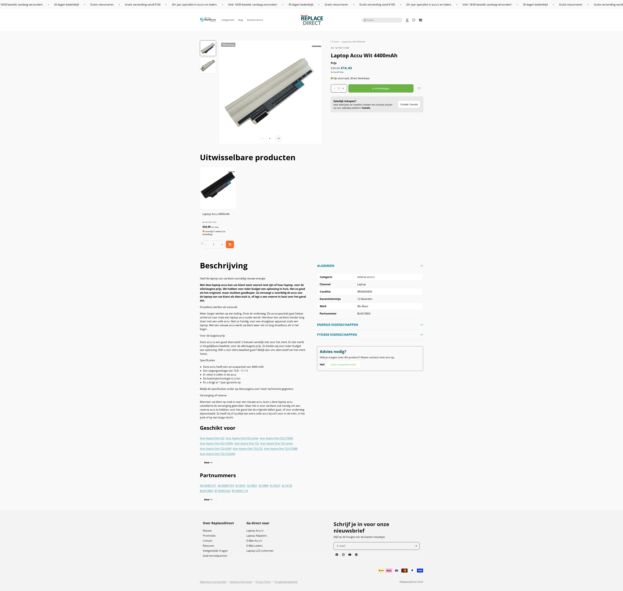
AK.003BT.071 (208, 485)
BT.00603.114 (240, 491)
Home (336, 41)
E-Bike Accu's (254, 540)
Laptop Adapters (256, 535)
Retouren (208, 545)
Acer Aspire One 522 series (242, 438)
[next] (278, 138)
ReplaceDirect (409, 581)
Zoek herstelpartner (215, 556)
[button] (382, 20)
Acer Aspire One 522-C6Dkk (216, 443)
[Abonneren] (415, 546)
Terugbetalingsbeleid (285, 581)
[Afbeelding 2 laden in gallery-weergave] (208, 65)
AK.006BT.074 (226, 485)
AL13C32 (287, 485)
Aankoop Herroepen (241, 581)
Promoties (209, 535)
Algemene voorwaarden (213, 581)
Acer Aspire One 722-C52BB (280, 448)
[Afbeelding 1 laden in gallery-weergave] (208, 48)
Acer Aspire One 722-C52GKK (217, 454)
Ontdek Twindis (409, 104)
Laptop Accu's (254, 530)
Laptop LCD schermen (260, 551)
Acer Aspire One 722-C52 (248, 448)
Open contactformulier (343, 364)
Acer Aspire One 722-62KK (216, 448)
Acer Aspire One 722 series (276, 443)
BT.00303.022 (222, 491)
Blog (240, 19)
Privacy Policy (263, 581)
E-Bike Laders (254, 545)
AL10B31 (252, 485)
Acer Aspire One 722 (246, 443)
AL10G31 (275, 485)
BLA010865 (206, 491)
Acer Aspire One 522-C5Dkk (276, 438)
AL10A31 (240, 485)
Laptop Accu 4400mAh (216, 214)
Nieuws (207, 530)
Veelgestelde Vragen (215, 551)
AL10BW (264, 485)
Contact (207, 540)
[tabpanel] (370, 316)
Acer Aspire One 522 (212, 438)
